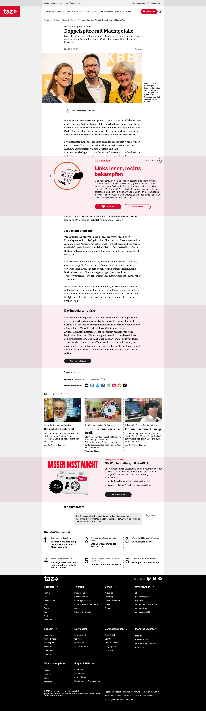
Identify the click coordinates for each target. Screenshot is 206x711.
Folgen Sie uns (139, 579)
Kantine (47, 674)
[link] (50, 11)
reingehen (48, 654)
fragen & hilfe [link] (75, 3)
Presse (108, 608)
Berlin (46, 612)
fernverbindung (51, 639)
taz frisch (78, 639)
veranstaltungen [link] (56, 3)
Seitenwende (148, 695)
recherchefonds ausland (146, 604)
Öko (46, 597)
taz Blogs (139, 636)
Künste (64, 20)
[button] (161, 11)
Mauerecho (49, 646)
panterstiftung (141, 608)
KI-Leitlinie (156, 692)
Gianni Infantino (81, 597)
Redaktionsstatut (123, 692)
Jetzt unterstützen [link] (78, 361)
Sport (46, 608)
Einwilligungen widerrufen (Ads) (119, 699)
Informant (109, 695)
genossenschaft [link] (143, 3)
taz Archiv (139, 647)
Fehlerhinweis (94, 379)
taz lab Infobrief (81, 646)
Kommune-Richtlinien (141, 692)
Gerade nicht (151, 161)
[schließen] (159, 160)
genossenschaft (142, 597)
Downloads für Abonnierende (87, 681)
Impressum (132, 695)
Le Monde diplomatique (146, 643)
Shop (46, 678)
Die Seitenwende (112, 600)
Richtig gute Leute (82, 600)
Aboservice (79, 673)
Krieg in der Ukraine (83, 612)
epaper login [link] (155, 3)
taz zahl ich (140, 600)
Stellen (108, 604)
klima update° (50, 642)
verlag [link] (46, 3)
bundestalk (49, 635)
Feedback (78, 669)
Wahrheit (48, 619)
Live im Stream (111, 642)
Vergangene (110, 646)
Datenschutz (120, 695)
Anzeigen (48, 682)
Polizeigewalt (80, 593)
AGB (140, 695)
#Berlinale (77, 372)
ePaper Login (80, 677)
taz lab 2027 (110, 650)
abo (137, 593)
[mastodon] (149, 580)
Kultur (56, 20)
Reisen (47, 670)
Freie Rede (49, 650)
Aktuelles (109, 593)
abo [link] (133, 3)
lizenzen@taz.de (61, 695)
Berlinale (74, 20)
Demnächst (110, 635)
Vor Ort (108, 639)
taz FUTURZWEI (142, 639)
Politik (47, 593)
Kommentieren (81, 379)
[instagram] (160, 580)
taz (51, 578)
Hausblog (109, 597)
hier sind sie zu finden (91, 521)
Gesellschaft (49, 600)
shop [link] (66, 3)
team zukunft (80, 635)
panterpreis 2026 (142, 612)
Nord (46, 616)
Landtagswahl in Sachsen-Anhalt (86, 606)
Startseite (48, 20)
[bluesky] (154, 580)
